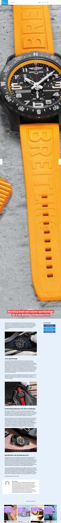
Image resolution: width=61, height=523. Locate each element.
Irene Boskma (14, 481)
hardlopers (19, 410)
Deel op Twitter (50, 328)
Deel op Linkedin (50, 331)
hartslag (28, 327)
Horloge (33, 501)
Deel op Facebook (50, 325)
